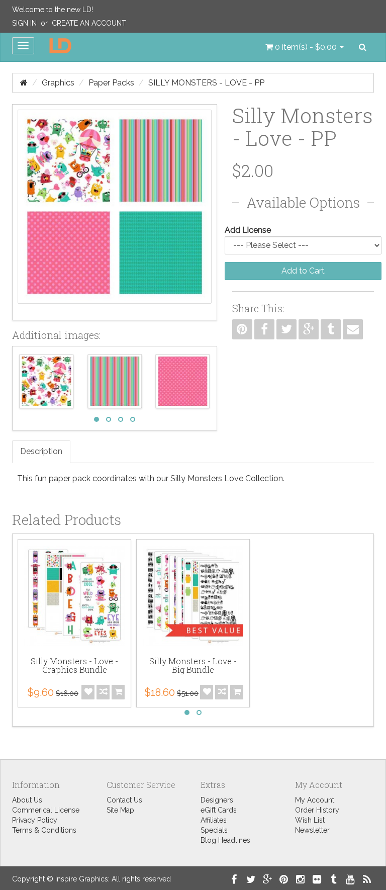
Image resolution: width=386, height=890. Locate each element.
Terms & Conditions (44, 830)
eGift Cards (219, 810)
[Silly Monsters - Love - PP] (114, 212)
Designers (217, 800)
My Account (314, 800)
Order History (317, 810)
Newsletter (312, 830)
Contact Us (124, 800)
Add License (248, 230)
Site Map (120, 810)
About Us (27, 800)
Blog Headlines (225, 840)
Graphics (58, 82)
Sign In (24, 23)
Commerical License (45, 810)
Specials (214, 830)
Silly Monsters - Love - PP (206, 82)
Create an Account (89, 23)
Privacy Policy (34, 820)
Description (41, 451)
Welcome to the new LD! (52, 10)
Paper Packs (111, 82)
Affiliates (214, 820)
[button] (304, 47)
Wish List (310, 820)
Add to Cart (303, 271)
